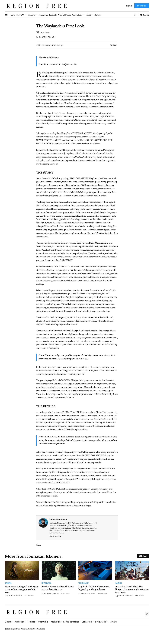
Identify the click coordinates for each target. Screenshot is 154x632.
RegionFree (15, 629)
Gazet (42, 629)
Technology (83, 583)
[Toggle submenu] (26, 15)
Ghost (35, 629)
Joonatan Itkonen (46, 37)
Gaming (8, 583)
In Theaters (46, 583)
